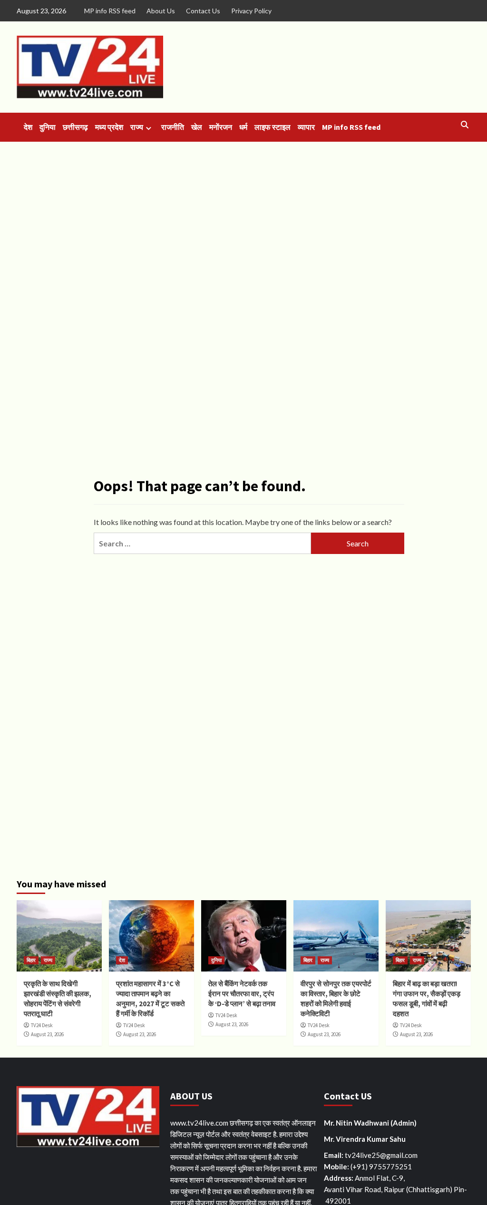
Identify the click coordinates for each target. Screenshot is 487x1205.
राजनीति (172, 127)
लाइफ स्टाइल (272, 127)
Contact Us (203, 11)
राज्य (136, 127)
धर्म (243, 127)
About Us (160, 11)
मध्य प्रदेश (109, 127)
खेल (196, 127)
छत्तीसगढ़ (75, 127)
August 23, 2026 (47, 1034)
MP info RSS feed (110, 11)
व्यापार (306, 127)
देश (28, 127)
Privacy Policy (251, 11)
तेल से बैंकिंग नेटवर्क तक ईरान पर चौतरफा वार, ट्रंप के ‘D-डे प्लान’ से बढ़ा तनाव (241, 993)
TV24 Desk (42, 1025)
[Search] (465, 125)
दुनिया (47, 127)
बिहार (31, 960)
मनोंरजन (220, 127)
